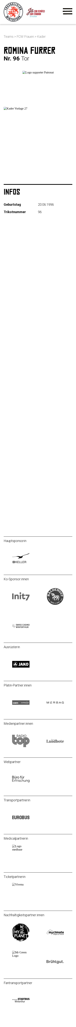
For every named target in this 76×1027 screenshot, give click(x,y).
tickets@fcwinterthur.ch (21, 397)
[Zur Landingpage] (40, 20)
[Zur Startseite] (14, 20)
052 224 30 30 (14, 374)
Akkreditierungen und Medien (24, 327)
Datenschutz (13, 505)
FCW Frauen (26, 36)
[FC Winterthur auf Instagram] (10, 488)
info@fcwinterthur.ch (18, 378)
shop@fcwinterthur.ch (19, 445)
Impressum (12, 499)
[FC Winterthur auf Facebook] (24, 488)
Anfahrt (9, 334)
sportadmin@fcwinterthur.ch (24, 416)
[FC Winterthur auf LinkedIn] (38, 488)
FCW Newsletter (15, 320)
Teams (9, 36)
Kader (41, 36)
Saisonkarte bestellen (19, 340)
